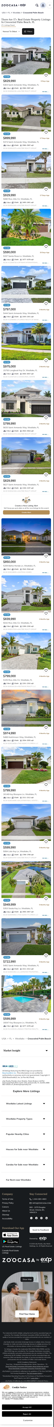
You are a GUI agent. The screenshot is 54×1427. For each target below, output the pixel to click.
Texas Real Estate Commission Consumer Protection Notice (27, 1368)
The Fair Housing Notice (34, 1373)
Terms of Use (7, 1199)
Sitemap (5, 1215)
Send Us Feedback (41, 1230)
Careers (5, 1207)
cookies (11, 1392)
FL (10, 1038)
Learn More (34, 1378)
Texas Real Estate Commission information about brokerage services (27, 1366)
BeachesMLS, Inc (9, 1073)
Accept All (27, 1407)
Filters (29, 31)
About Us (6, 1211)
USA (4, 1038)
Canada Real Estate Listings (10, 1251)
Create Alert (26, 512)
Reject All (27, 1414)
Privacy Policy (8, 1203)
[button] (26, 1051)
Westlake (20, 1038)
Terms (7, 1398)
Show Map (27, 1279)
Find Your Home (27, 1314)
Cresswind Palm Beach (39, 1038)
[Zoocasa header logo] (13, 5)
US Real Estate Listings (12, 1246)
